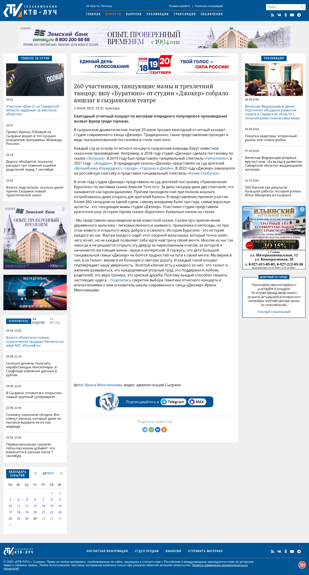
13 (35, 506)
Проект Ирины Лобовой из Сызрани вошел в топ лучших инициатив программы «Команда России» (34, 137)
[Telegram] (145, 429)
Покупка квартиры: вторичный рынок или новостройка (271, 138)
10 (10, 506)
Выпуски (134, 14)
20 (35, 512)
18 (18, 512)
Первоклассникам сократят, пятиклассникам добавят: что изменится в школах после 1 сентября (30, 450)
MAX (200, 401)
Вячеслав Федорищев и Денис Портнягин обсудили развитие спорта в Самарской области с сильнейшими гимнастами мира (272, 112)
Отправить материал (205, 551)
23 (60, 512)
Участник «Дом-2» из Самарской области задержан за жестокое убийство (32, 110)
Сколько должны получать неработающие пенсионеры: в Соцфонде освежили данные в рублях (31, 369)
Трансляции (185, 14)
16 (60, 506)
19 (26, 512)
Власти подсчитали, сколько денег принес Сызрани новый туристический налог (35, 191)
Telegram (176, 401)
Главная (93, 14)
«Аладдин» (103, 163)
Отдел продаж (147, 551)
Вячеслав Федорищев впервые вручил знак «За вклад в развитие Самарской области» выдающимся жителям (273, 163)
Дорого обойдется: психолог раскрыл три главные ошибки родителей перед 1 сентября (31, 165)
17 (10, 512)
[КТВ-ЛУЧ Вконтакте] (279, 15)
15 (51, 506)
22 (51, 512)
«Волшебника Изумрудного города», (106, 168)
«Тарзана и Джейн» (157, 168)
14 (43, 506)
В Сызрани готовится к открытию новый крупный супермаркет (34, 395)
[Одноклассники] (164, 429)
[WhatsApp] (151, 429)
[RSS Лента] (272, 15)
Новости (113, 14)
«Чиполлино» (216, 158)
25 (18, 518)
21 (43, 512)
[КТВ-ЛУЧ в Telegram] (299, 15)
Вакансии (173, 551)
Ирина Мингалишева (103, 384)
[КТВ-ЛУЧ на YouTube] (292, 15)
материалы (78, 561)
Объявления (212, 14)
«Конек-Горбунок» (203, 173)
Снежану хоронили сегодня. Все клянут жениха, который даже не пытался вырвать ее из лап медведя (33, 420)
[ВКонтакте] (157, 429)
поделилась (120, 280)
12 (26, 506)
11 (18, 506)
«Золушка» (95, 158)
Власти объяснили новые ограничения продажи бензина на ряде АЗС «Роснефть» (35, 341)
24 (10, 518)
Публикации (158, 14)
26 (26, 518)
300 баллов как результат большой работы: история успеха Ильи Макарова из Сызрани (273, 191)
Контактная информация (107, 551)
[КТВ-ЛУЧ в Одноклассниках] (286, 15)
